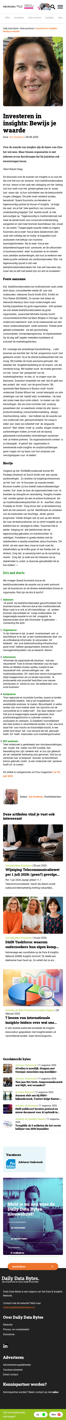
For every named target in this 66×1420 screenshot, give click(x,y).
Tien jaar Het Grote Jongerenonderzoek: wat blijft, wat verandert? (39, 1083)
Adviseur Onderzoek (30, 1162)
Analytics (19, 17)
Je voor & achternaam (17, 1222)
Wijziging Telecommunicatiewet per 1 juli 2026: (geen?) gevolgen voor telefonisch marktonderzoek (32, 876)
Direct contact (11, 1374)
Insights (49, 17)
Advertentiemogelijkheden (17, 1364)
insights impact (45, 1010)
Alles (7, 17)
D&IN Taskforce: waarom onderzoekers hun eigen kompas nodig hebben (32, 947)
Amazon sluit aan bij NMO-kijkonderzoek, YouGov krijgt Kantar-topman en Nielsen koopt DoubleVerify (38, 1099)
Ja (37, 1414)
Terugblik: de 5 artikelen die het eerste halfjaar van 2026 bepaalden (38, 1127)
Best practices (23, 865)
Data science (34, 17)
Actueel (9, 865)
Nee (54, 1414)
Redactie (7, 1324)
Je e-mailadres (14, 1247)
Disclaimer (9, 1334)
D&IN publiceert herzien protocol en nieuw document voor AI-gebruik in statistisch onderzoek (36, 1112)
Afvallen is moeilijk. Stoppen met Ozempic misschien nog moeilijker (35, 1070)
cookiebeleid (22, 1329)
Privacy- (7, 1329)
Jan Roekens (16, 137)
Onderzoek (30, 1065)
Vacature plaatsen (13, 1369)
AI (16, 1010)
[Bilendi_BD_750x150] (33, 9)
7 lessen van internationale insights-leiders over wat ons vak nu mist (29, 1022)
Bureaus (29, 1092)
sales (55, 1392)
